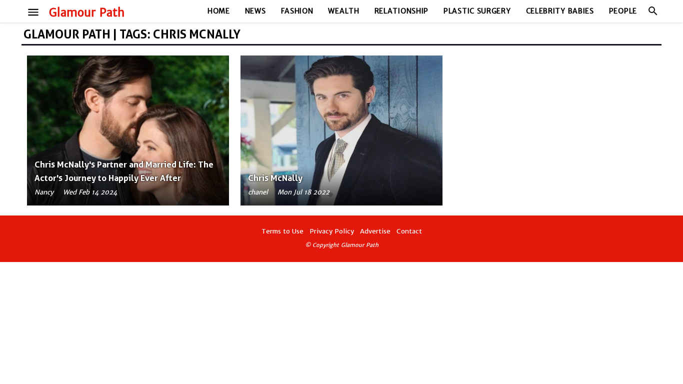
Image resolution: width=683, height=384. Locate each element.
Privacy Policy (332, 231)
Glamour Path (86, 13)
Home (219, 11)
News (255, 11)
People (623, 11)
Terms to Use (283, 231)
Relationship (401, 11)
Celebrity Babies (560, 11)
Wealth (343, 11)
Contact (409, 231)
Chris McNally (275, 178)
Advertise (375, 231)
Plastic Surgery (477, 11)
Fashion (297, 11)
